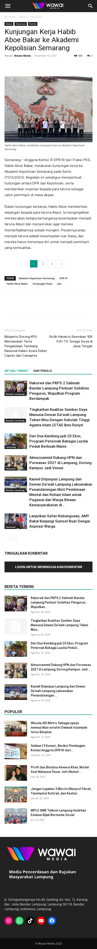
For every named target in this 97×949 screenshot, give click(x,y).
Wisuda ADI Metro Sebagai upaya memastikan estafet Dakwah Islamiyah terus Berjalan (59, 727)
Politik (32, 23)
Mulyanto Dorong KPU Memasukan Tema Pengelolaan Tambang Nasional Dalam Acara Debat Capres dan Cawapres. (26, 346)
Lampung (11, 447)
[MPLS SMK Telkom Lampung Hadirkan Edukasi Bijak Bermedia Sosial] (16, 816)
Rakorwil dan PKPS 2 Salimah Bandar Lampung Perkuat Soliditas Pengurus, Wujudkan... (58, 602)
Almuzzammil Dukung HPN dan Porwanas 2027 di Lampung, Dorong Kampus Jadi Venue (60, 462)
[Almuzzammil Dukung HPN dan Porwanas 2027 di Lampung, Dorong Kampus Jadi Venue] (16, 463)
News (23, 17)
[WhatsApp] (40, 65)
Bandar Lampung (15, 394)
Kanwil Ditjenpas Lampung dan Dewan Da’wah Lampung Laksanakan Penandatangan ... (58, 691)
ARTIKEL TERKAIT (17, 370)
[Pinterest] (29, 65)
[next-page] (14, 538)
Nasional (36, 17)
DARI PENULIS (42, 370)
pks (59, 283)
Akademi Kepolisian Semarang (37, 278)
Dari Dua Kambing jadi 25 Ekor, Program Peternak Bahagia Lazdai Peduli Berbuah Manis (58, 441)
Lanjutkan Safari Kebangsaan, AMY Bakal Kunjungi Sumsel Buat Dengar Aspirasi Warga (59, 521)
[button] (7, 6)
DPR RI (63, 278)
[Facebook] (9, 65)
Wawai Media (22, 55)
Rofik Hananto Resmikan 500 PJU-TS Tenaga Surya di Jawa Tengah (70, 341)
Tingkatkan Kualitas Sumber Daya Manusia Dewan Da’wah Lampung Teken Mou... (59, 625)
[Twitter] (19, 65)
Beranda (10, 17)
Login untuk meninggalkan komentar (48, 567)
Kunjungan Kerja (42, 283)
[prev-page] (7, 538)
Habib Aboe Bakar (17, 283)
